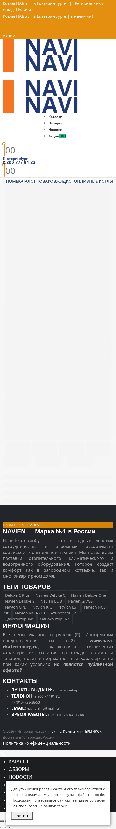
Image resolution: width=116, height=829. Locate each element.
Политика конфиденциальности (37, 743)
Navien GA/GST (81, 601)
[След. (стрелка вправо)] (7, 827)
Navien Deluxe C (50, 595)
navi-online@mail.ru (43, 708)
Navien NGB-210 (30, 613)
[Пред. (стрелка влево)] (2, 827)
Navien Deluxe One (88, 595)
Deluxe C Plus (17, 595)
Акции (9, 35)
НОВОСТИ (20, 777)
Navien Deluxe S (20, 601)
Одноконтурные (55, 619)
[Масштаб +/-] (2, 821)
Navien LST (68, 607)
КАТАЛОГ (19, 761)
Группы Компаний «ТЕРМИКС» (75, 731)
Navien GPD (15, 607)
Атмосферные (64, 613)
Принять (22, 815)
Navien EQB (51, 601)
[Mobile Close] (3, 753)
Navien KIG (42, 607)
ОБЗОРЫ (19, 769)
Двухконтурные (19, 619)
